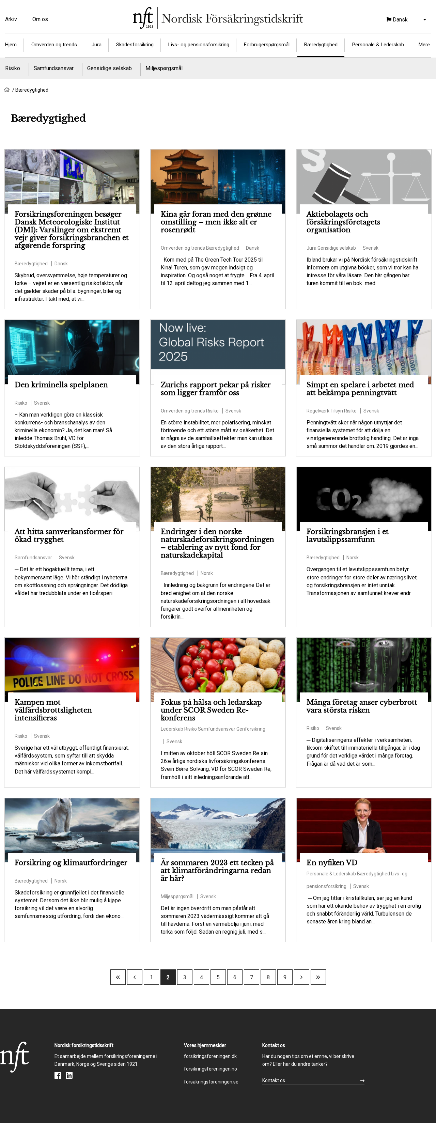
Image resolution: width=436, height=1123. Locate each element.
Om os (40, 19)
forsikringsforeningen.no (210, 1069)
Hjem (11, 45)
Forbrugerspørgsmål (267, 45)
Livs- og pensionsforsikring (198, 45)
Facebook (57, 1075)
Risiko (12, 68)
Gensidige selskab (109, 68)
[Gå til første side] (118, 977)
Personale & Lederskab (378, 45)
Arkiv (11, 19)
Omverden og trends (54, 45)
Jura (97, 45)
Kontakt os (273, 1080)
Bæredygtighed (321, 45)
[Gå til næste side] (301, 977)
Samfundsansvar (54, 68)
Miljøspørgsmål (164, 68)
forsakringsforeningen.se (211, 1082)
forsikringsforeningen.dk (210, 1056)
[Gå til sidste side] (318, 977)
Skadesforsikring (135, 45)
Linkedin (69, 1075)
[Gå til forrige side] (135, 977)
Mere (424, 45)
